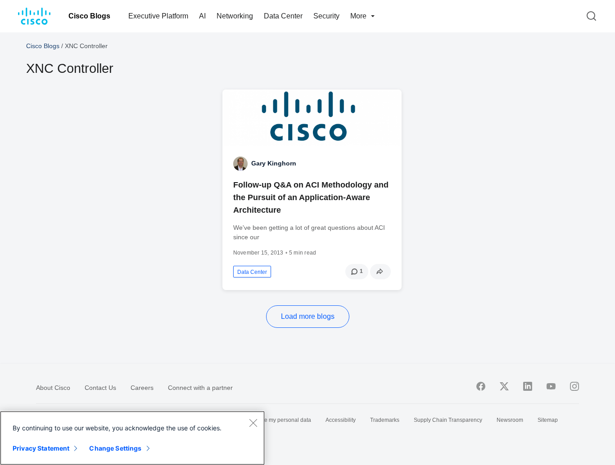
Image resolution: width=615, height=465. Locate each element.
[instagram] (574, 386)
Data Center (283, 16)
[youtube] (551, 386)
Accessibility (341, 420)
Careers (142, 387)
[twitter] (504, 386)
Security (326, 16)
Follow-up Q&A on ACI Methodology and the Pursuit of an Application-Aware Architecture (311, 197)
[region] (132, 438)
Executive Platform (158, 16)
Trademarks (384, 420)
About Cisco (53, 387)
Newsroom (510, 420)
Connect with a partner (200, 387)
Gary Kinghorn (273, 163)
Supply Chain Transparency (448, 420)
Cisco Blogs (89, 16)
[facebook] (480, 386)
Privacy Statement (41, 448)
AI (202, 16)
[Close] (253, 422)
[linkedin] (527, 386)
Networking (235, 16)
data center (252, 272)
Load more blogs (308, 316)
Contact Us (100, 387)
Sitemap (548, 420)
